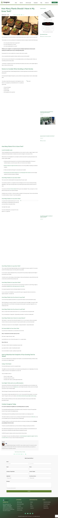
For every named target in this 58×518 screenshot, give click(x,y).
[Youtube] (27, 513)
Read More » (41, 138)
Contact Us (47, 2)
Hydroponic (36, 2)
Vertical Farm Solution (47, 502)
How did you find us (32, 476)
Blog (41, 2)
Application (8, 476)
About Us (21, 2)
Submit (29, 491)
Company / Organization (10, 471)
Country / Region (32, 471)
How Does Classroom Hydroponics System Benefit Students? (46, 112)
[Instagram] (32, 513)
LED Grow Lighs (28, 2)
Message (8, 481)
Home (16, 2)
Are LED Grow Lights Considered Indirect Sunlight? (46, 216)
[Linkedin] (30, 513)
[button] (55, 2)
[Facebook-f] (25, 513)
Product (31, 502)
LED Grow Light (19, 502)
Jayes (3, 441)
